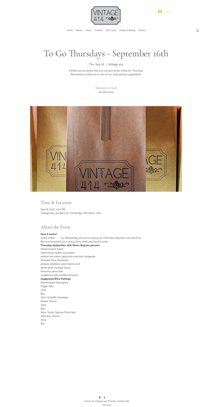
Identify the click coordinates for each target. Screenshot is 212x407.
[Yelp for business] (104, 397)
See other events (106, 91)
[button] (198, 30)
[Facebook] (99, 397)
